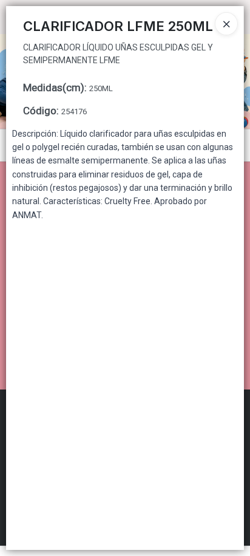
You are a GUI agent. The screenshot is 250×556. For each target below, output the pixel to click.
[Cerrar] (226, 23)
